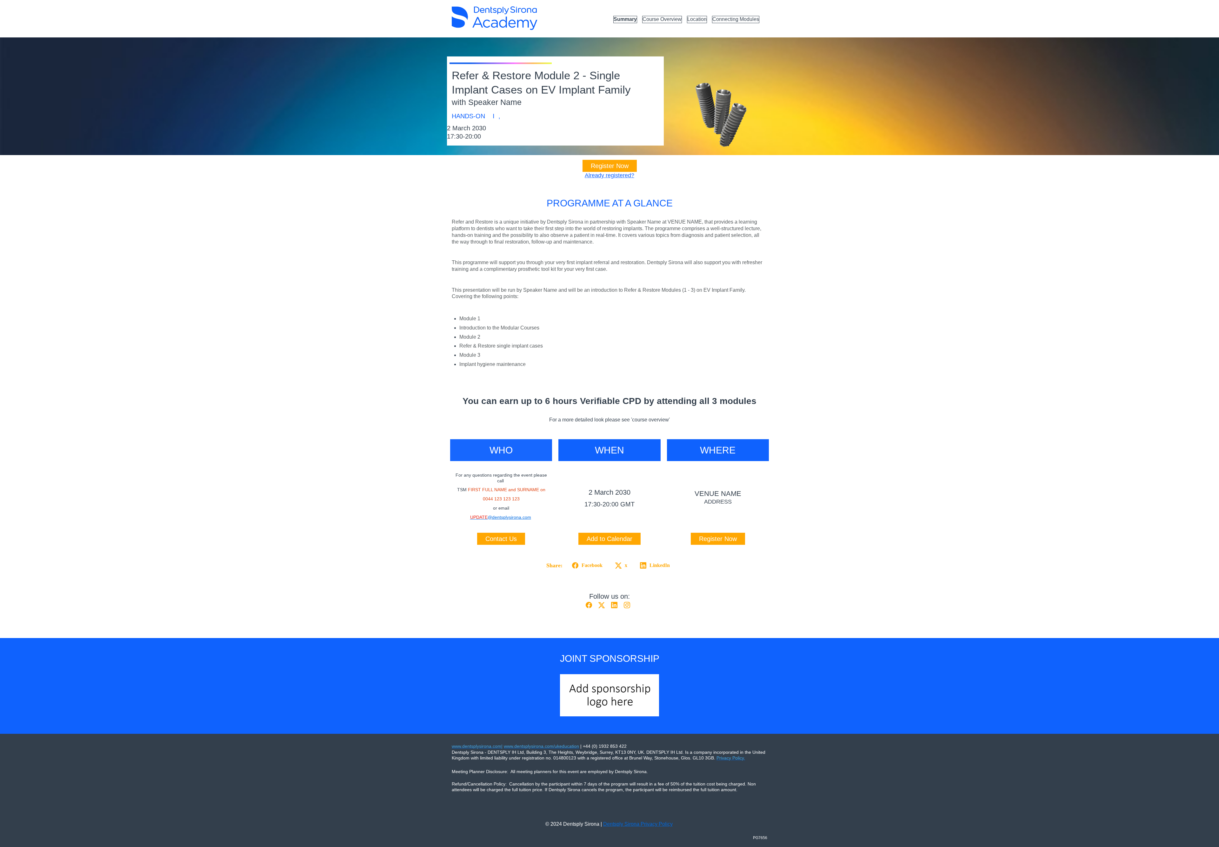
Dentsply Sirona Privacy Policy (638, 824)
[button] (586, 565)
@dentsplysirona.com (500, 517)
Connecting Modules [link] (735, 19)
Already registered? (609, 175)
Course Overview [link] (662, 19)
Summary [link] (625, 19)
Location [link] (697, 19)
